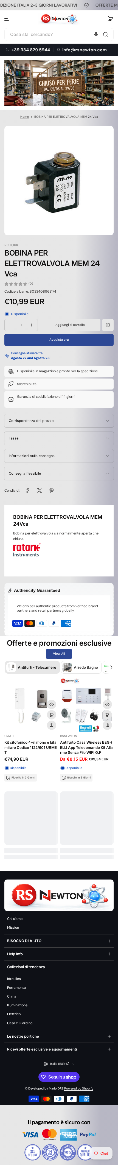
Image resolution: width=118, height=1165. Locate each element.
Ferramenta (16, 987)
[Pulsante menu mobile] (7, 18)
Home (24, 117)
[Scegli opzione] (107, 714)
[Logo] (59, 19)
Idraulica (14, 979)
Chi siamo (15, 919)
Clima (11, 996)
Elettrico (14, 1014)
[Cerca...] (105, 34)
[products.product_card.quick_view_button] (51, 704)
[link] (27, 490)
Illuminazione (17, 1005)
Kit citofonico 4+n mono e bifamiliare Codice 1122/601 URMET (30, 747)
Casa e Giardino (19, 1023)
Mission (13, 927)
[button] (110, 18)
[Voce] (96, 34)
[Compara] (108, 325)
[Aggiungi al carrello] (51, 714)
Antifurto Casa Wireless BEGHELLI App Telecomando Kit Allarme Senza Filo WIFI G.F (86, 747)
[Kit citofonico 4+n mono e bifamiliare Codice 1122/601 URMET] (31, 705)
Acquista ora (59, 340)
